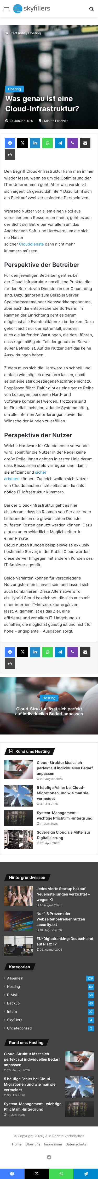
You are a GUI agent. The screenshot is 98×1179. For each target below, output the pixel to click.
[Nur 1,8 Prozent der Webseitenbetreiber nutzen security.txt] (18, 921)
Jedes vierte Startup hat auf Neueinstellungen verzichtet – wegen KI (63, 894)
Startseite (16, 33)
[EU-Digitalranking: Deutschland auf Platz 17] (18, 946)
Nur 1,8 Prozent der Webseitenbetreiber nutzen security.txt (61, 919)
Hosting (34, 33)
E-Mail (12, 995)
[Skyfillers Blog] (34, 9)
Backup (13, 1003)
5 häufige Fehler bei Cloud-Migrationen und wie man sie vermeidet (62, 793)
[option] (49, 706)
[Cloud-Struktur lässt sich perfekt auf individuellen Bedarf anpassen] (18, 769)
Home (17, 1144)
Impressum (53, 1144)
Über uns (33, 1144)
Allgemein (15, 978)
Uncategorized (19, 1028)
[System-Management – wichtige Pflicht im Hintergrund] (18, 818)
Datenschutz (76, 1144)
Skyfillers (14, 1020)
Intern (12, 1011)
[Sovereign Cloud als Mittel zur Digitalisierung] (18, 839)
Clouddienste (31, 244)
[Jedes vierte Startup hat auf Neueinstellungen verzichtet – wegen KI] (18, 896)
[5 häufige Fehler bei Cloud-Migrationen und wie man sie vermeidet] (18, 796)
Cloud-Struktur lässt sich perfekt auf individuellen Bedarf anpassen (49, 711)
